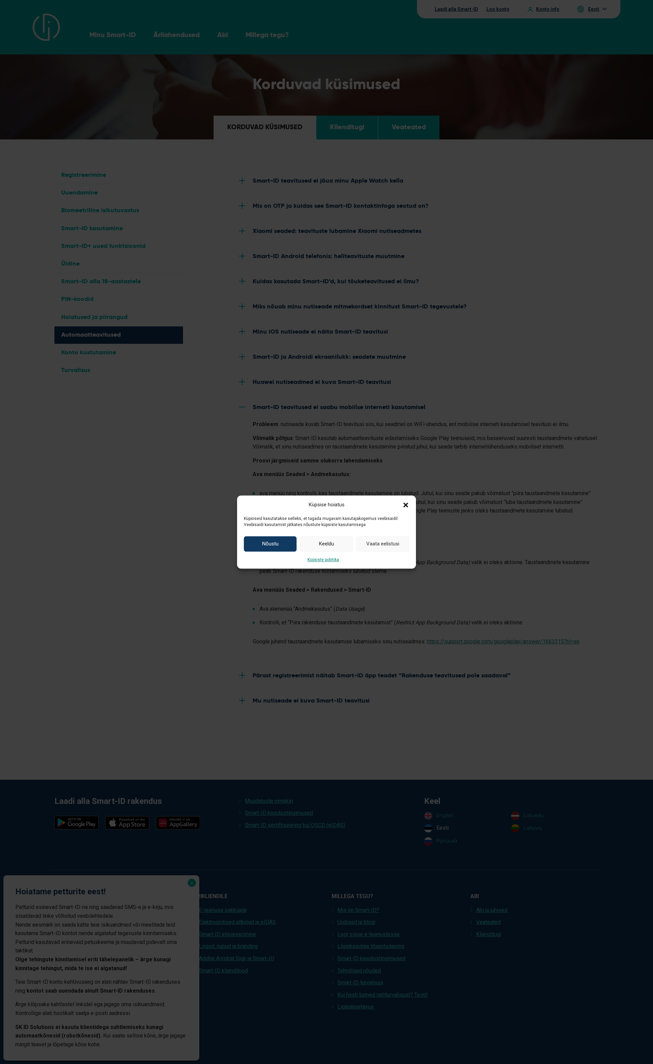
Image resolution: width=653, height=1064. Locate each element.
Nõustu (270, 544)
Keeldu (326, 544)
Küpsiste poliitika (323, 559)
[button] (405, 504)
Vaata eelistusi (382, 544)
